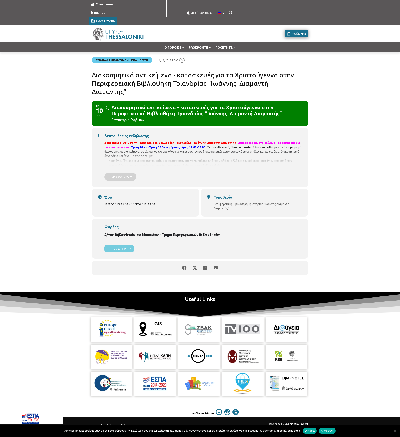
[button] (230, 12)
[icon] (219, 414)
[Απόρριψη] (395, 431)
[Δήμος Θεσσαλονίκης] (122, 33)
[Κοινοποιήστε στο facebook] (184, 268)
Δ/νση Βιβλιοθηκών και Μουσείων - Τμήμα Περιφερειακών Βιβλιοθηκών (162, 235)
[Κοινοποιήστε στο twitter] (195, 268)
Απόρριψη (327, 430)
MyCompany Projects (297, 424)
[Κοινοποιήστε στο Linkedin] (205, 268)
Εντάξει (310, 430)
